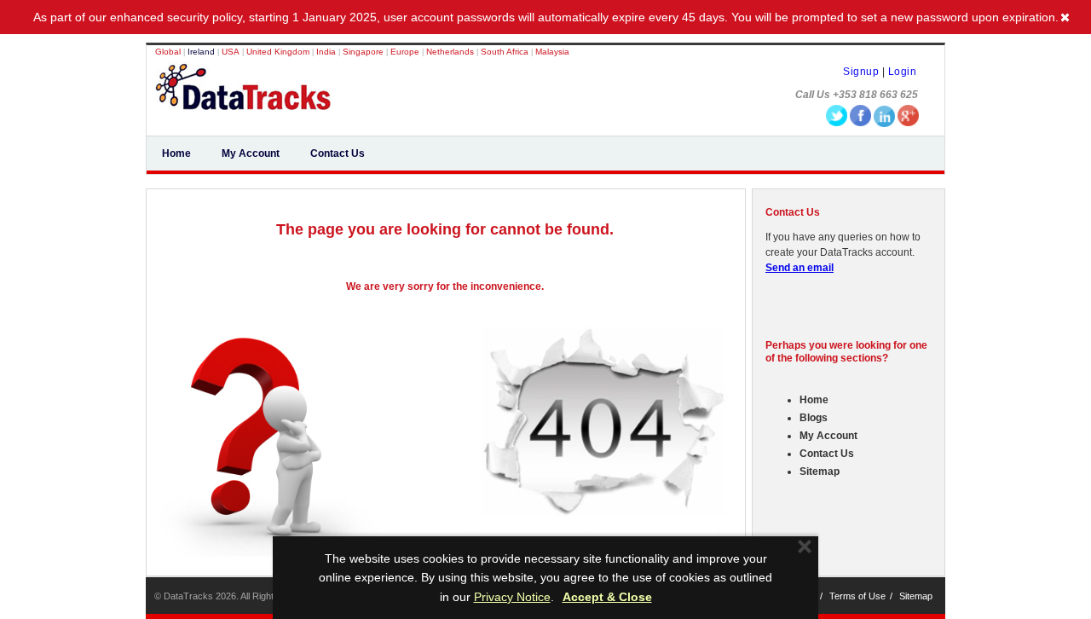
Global (168, 51)
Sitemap (819, 471)
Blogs (813, 418)
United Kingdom (277, 51)
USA (231, 51)
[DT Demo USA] (243, 100)
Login (902, 72)
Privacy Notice (512, 597)
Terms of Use (857, 596)
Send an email (799, 268)
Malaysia (552, 51)
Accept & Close (607, 597)
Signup (861, 72)
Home (176, 153)
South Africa (506, 51)
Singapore (364, 51)
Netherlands (451, 51)
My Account (251, 153)
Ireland (201, 51)
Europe (406, 51)
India (326, 51)
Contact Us (337, 153)
